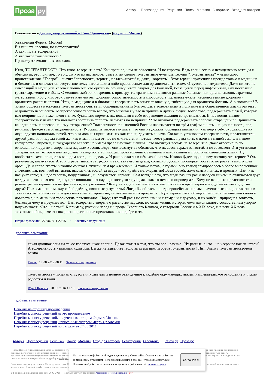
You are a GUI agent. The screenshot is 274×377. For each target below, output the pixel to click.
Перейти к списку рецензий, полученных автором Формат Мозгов (66, 318)
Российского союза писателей (111, 373)
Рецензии (174, 10)
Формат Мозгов (127, 33)
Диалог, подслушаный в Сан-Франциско (74, 33)
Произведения (152, 10)
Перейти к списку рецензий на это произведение (52, 313)
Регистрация (131, 341)
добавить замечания (32, 233)
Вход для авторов (246, 10)
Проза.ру (187, 341)
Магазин (203, 10)
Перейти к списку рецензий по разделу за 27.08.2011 (55, 326)
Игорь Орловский (27, 221)
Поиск (189, 10)
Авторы (132, 10)
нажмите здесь (157, 364)
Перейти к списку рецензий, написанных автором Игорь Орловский (67, 322)
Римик (32, 262)
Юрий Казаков (38, 288)
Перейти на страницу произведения (42, 309)
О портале (151, 341)
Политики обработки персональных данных (212, 355)
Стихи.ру (171, 341)
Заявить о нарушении (90, 221)
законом (54, 353)
